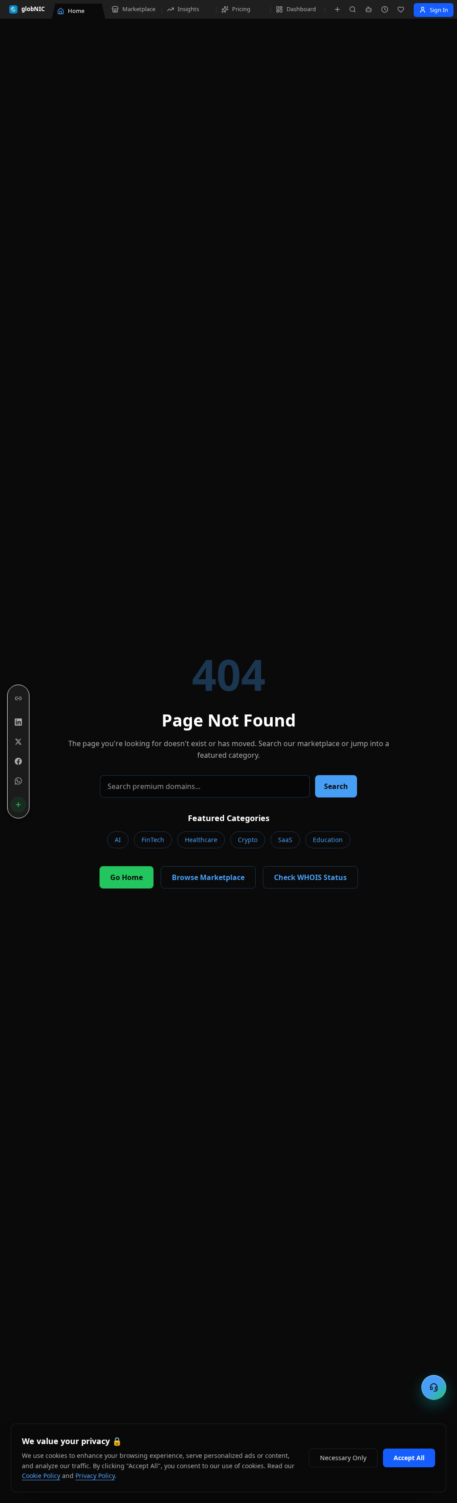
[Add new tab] (337, 9)
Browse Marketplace (208, 877)
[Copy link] (18, 698)
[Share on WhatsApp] (18, 781)
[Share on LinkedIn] (18, 722)
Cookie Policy (41, 1475)
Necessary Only (343, 1457)
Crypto (248, 839)
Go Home (126, 877)
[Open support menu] (433, 1387)
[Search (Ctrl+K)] (352, 9)
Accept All (409, 1457)
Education (328, 839)
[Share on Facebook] (18, 761)
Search (336, 786)
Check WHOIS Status (310, 877)
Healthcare (201, 839)
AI (118, 839)
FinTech (152, 839)
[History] (384, 9)
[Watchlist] (400, 9)
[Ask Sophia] (368, 9)
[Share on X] (18, 742)
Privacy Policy (95, 1475)
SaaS (285, 839)
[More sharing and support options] (18, 805)
